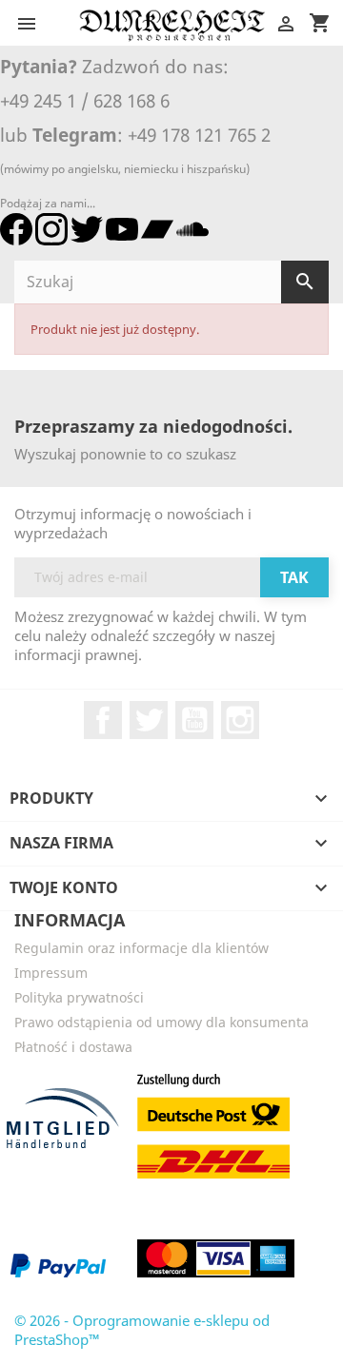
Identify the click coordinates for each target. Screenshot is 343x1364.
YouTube (194, 720)
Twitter (149, 720)
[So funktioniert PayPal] (58, 1265)
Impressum (51, 973)
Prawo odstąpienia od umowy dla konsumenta (161, 1022)
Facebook (103, 720)
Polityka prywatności (79, 997)
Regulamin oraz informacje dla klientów (141, 948)
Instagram (240, 720)
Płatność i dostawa (73, 1047)
